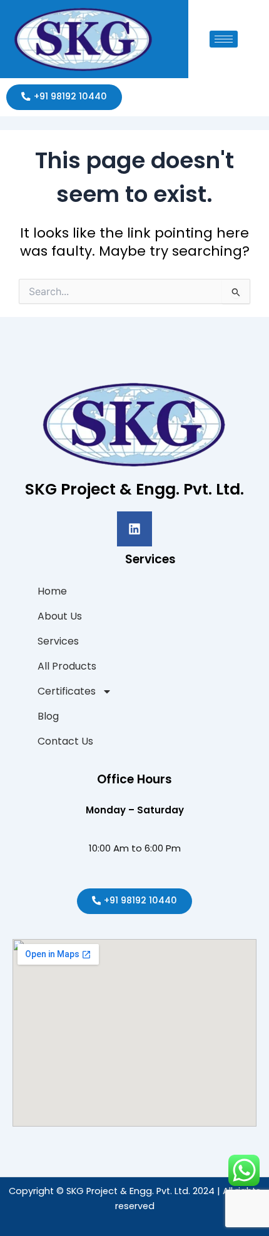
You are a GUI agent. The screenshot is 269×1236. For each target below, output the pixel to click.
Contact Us (65, 741)
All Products (67, 666)
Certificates (67, 691)
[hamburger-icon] (224, 39)
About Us (60, 616)
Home (52, 591)
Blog (48, 716)
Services (58, 641)
